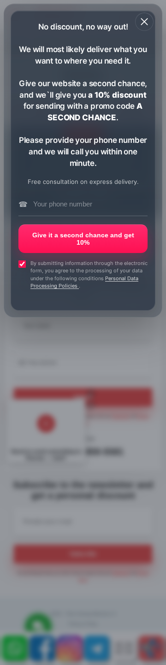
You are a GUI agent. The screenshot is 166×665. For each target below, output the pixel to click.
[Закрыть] (144, 21)
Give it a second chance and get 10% (83, 238)
